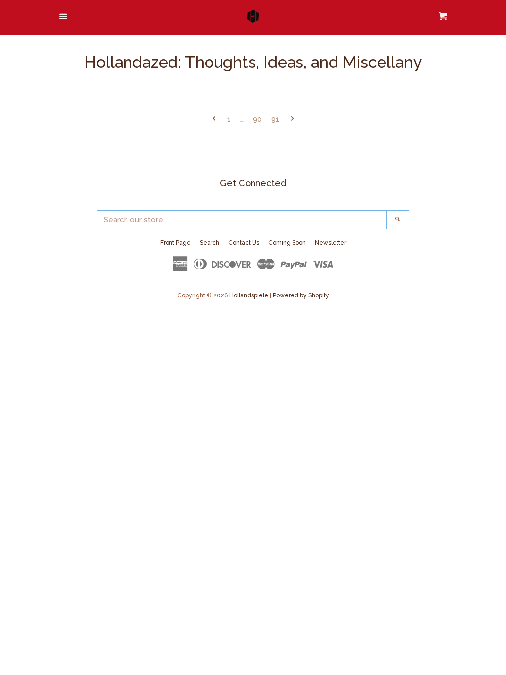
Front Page (175, 242)
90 (257, 119)
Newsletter (330, 242)
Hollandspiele (248, 295)
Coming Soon (287, 242)
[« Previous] (214, 119)
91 (275, 119)
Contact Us (243, 242)
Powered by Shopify (301, 295)
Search (209, 242)
